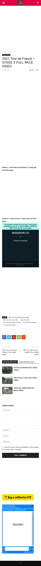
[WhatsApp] (19, 337)
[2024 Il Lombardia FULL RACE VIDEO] (7, 370)
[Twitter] (9, 337)
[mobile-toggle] (3, 3)
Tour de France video (9, 325)
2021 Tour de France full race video (19, 317)
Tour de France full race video (11, 322)
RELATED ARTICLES (10, 362)
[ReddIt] (23, 337)
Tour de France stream (29, 322)
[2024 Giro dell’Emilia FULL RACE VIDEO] (7, 390)
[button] (38, 3)
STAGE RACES (12, 51)
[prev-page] (3, 398)
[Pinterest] (14, 337)
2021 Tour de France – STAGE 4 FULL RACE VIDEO (31, 352)
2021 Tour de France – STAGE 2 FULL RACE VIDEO (10, 352)
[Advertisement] (20, 27)
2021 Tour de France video (10, 320)
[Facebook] (4, 337)
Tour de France (25, 320)
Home (4, 51)
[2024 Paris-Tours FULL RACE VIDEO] (7, 380)
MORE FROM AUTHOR (26, 362)
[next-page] (6, 398)
